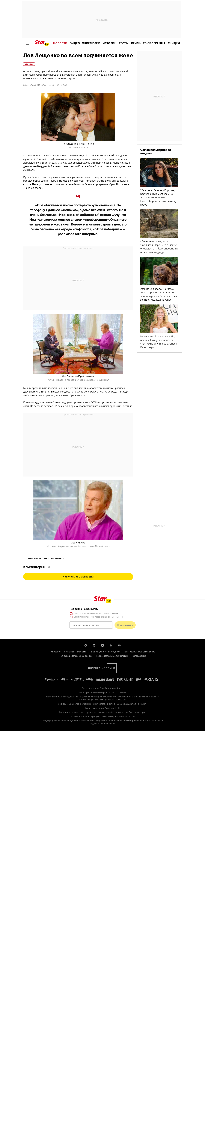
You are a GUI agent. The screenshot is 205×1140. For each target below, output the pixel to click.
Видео (75, 43)
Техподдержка (138, 656)
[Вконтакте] (102, 645)
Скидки (174, 43)
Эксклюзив (91, 43)
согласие (82, 613)
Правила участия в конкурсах (105, 652)
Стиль (136, 43)
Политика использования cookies (75, 656)
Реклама (81, 652)
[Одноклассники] (111, 645)
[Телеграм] (94, 645)
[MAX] (85, 645)
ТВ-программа (154, 43)
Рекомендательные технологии (112, 656)
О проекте (55, 652)
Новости (60, 43)
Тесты (124, 43)
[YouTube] (119, 645)
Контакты (69, 652)
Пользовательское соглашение (139, 652)
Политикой (80, 617)
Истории (110, 43)
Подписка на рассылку (83, 608)
